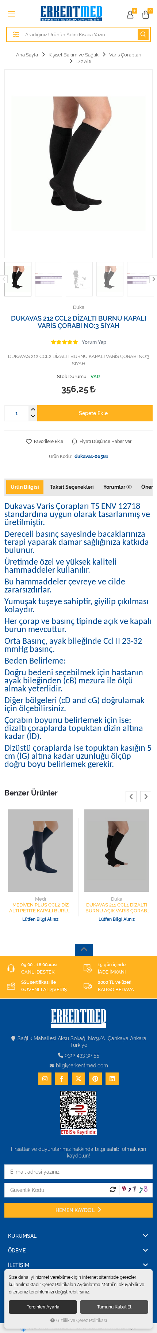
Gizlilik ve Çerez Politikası (81, 1320)
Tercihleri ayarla (43, 1307)
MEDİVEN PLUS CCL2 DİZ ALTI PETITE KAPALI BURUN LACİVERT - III (40, 908)
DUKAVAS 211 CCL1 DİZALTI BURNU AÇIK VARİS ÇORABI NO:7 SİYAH (116, 908)
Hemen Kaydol (75, 1210)
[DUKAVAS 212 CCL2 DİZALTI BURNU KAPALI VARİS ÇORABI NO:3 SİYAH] (78, 164)
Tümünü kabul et (114, 1307)
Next (145, 796)
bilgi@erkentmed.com (82, 1065)
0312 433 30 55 (82, 1055)
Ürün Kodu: (60, 456)
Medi (40, 899)
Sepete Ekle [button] (93, 413)
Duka (116, 899)
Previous (131, 796)
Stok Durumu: (72, 376)
